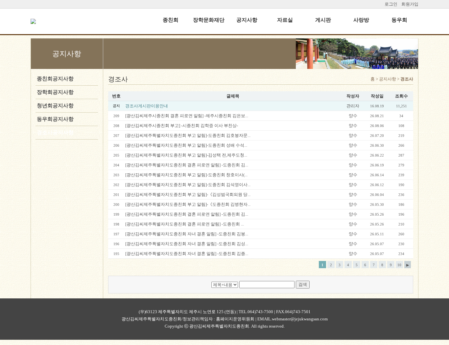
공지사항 (246, 20)
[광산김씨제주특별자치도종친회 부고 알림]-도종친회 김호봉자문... (187, 135)
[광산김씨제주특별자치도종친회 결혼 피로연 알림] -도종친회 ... (184, 224)
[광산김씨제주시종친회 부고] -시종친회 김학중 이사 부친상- (181, 125)
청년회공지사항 (54, 105)
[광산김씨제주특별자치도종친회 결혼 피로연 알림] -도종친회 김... (186, 164)
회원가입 (409, 4)
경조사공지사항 (54, 132)
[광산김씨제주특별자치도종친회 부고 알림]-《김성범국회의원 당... (187, 194)
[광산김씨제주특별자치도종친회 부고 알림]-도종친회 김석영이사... (187, 184)
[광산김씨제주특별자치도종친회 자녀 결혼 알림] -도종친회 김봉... (186, 233)
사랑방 (361, 20)
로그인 (391, 4)
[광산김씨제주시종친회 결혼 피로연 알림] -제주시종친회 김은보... (186, 115)
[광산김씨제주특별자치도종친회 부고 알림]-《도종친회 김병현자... (187, 204)
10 (399, 265)
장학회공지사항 (54, 92)
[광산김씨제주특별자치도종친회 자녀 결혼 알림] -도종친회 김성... (186, 243)
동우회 (399, 20)
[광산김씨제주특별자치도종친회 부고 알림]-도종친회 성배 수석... (186, 145)
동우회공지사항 (54, 119)
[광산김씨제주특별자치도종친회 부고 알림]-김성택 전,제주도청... (186, 155)
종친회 (170, 20)
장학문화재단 (209, 20)
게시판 (323, 20)
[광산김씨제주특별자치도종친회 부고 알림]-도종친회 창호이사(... (186, 174)
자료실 (285, 20)
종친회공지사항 (54, 78)
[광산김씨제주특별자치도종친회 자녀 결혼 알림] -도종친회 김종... (186, 253)
